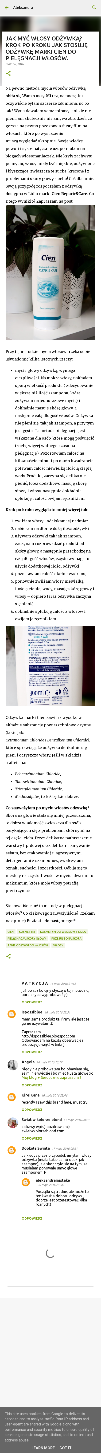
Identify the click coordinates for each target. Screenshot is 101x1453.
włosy (58, 945)
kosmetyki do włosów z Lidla (63, 931)
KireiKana (30, 1095)
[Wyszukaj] (94, 7)
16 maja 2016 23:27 (49, 1062)
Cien (11, 931)
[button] (8, 74)
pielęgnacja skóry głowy (27, 938)
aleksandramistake (53, 1180)
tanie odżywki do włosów (28, 945)
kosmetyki (27, 931)
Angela (28, 1062)
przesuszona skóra (66, 938)
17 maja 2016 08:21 (76, 1119)
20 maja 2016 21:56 (50, 1184)
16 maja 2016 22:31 (57, 1012)
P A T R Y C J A (35, 983)
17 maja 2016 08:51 (65, 1148)
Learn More (43, 1448)
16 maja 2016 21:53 (63, 983)
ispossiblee (32, 1012)
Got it (65, 1448)
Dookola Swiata (36, 1148)
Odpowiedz (32, 1002)
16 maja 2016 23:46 (54, 1095)
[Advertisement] (50, 1355)
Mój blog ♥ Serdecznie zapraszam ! (51, 1077)
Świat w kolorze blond (42, 1119)
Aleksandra (23, 7)
